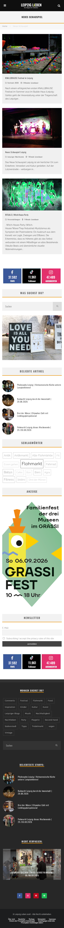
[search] (57, 306)
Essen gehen (11, 464)
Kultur (35, 707)
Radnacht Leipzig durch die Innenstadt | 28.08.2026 (34, 400)
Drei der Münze (37, 479)
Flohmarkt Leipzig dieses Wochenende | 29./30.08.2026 (34, 428)
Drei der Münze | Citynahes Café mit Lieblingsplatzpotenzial (32, 414)
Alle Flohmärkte (42, 455)
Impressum (52, 919)
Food (50, 701)
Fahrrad (51, 464)
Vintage (8, 733)
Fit (58, 455)
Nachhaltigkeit (43, 713)
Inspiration (10, 707)
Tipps (24, 726)
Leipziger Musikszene (16, 157)
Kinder (23, 707)
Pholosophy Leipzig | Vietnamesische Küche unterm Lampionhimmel (39, 386)
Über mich (11, 919)
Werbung (31, 919)
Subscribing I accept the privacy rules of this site (30, 638)
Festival (24, 701)
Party (23, 720)
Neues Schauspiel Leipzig (15, 152)
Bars (37, 472)
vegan (51, 726)
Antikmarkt (21, 455)
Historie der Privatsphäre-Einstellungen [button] (22, 921)
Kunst (45, 707)
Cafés (19, 472)
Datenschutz (42, 919)
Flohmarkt (32, 463)
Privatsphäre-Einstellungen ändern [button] (32, 923)
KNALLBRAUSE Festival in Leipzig (19, 77)
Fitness (9, 479)
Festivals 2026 (13, 83)
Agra (47, 472)
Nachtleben (10, 720)
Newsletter (21, 919)
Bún (28, 472)
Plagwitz (36, 720)
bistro (21, 479)
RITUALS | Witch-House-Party (16, 214)
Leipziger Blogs (12, 713)
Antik (7, 455)
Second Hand (51, 720)
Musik (28, 713)
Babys (8, 472)
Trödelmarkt (37, 726)
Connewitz (10, 701)
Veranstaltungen (14, 219)
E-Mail (5, 628)
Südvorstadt (10, 726)
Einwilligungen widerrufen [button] (46, 921)
